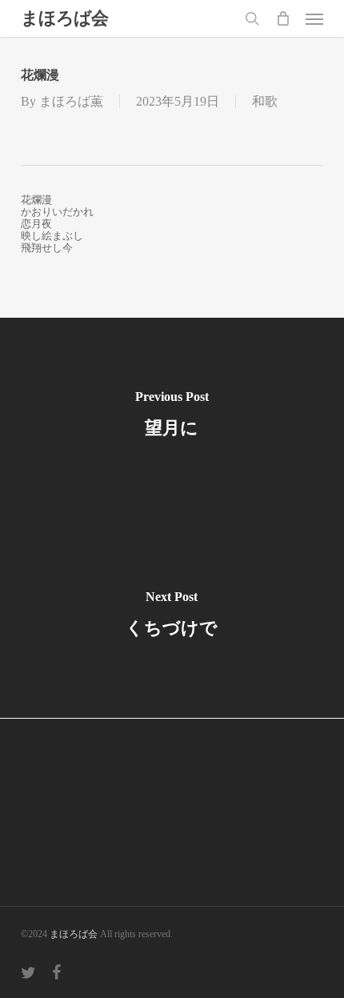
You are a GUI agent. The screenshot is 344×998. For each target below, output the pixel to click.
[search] (252, 18)
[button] (314, 18)
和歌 (265, 101)
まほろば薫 (71, 101)
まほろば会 (64, 18)
